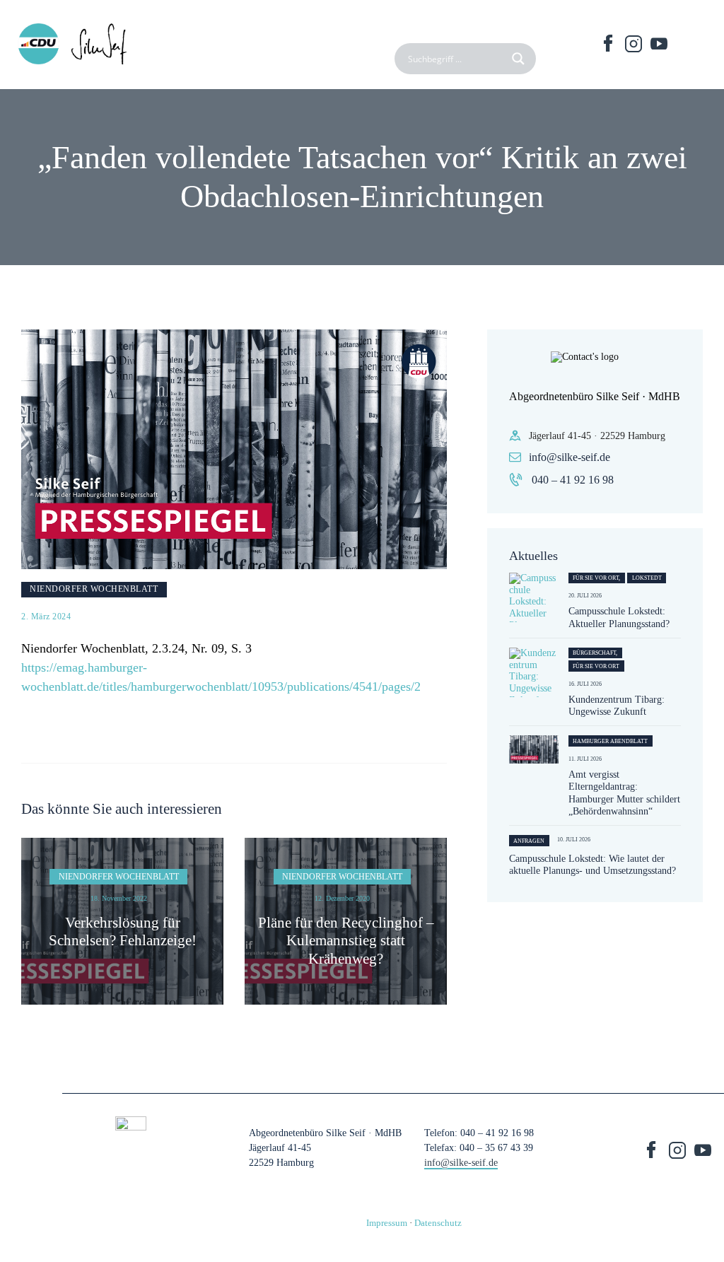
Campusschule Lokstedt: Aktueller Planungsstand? (619, 617)
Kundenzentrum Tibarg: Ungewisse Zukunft (616, 706)
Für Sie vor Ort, (596, 578)
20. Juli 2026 (585, 595)
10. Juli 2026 (573, 839)
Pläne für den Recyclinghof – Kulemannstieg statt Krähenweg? (346, 940)
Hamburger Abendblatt (610, 741)
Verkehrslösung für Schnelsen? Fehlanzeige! (123, 931)
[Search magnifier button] (520, 59)
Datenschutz (438, 1222)
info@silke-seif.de (569, 457)
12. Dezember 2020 (342, 898)
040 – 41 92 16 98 (573, 480)
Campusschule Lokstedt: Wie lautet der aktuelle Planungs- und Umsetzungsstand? (592, 865)
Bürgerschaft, (595, 653)
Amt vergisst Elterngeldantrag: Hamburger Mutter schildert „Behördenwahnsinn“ (624, 793)
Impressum (386, 1222)
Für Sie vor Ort (596, 666)
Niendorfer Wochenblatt (94, 589)
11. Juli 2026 (585, 759)
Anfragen (528, 841)
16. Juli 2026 (585, 684)
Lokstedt (647, 578)
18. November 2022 (118, 898)
